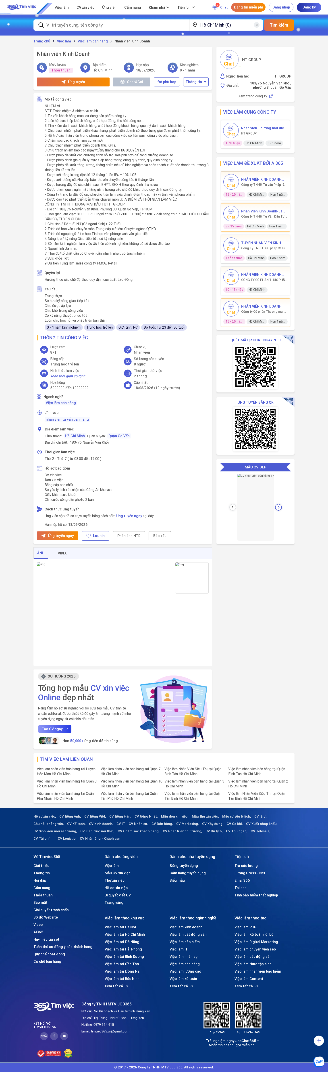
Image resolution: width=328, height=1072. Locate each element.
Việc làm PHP (245, 927)
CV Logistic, (67, 839)
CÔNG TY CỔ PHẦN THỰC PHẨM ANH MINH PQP (264, 280)
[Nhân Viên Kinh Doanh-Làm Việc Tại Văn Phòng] (231, 213)
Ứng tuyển (76, 82)
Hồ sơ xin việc (116, 888)
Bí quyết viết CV (118, 895)
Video (38, 925)
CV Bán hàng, (162, 824)
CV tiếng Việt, (95, 816)
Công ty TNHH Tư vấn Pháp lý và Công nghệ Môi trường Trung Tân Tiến (262, 185)
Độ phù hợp (166, 82)
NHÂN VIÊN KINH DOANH (261, 306)
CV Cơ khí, (235, 824)
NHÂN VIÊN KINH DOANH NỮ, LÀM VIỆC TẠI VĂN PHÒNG (261, 179)
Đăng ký (309, 7)
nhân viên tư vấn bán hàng (67, 419)
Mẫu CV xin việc (118, 873)
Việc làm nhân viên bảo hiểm (258, 971)
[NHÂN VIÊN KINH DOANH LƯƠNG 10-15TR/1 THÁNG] (231, 277)
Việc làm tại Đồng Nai (122, 971)
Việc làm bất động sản (188, 934)
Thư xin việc (115, 880)
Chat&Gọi (135, 82)
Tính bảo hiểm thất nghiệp (256, 895)
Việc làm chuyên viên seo (255, 949)
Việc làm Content (249, 979)
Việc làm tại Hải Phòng (123, 949)
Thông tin (194, 82)
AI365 (38, 932)
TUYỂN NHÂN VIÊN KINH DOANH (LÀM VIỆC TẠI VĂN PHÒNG (263, 243)
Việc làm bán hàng (61, 403)
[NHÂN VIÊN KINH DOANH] (231, 309)
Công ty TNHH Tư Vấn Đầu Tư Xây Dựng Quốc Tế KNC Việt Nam (263, 216)
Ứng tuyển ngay (129, 516)
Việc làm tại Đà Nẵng (122, 942)
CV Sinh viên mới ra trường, (55, 831)
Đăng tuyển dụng (184, 866)
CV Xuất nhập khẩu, (262, 824)
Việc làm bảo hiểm (185, 942)
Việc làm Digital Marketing (256, 942)
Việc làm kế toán (183, 979)
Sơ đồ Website (45, 917)
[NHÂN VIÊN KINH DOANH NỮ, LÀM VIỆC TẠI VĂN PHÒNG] (231, 182)
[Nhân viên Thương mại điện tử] (231, 130)
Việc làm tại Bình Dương (124, 957)
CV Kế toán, (76, 824)
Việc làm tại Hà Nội (120, 927)
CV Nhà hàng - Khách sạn (100, 839)
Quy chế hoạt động (49, 954)
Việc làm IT (179, 949)
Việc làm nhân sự (184, 957)
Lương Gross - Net (250, 873)
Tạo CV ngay (52, 729)
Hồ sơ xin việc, (44, 816)
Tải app (241, 888)
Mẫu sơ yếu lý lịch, (236, 816)
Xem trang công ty (252, 96)
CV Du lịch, (214, 831)
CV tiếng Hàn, (120, 816)
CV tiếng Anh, (70, 816)
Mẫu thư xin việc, (205, 816)
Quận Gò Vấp (119, 436)
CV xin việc (85, 7)
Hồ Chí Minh (75, 436)
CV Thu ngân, (236, 831)
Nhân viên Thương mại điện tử (263, 128)
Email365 (242, 880)
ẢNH (40, 553)
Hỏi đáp (39, 880)
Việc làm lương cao (185, 971)
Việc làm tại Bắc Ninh (122, 979)
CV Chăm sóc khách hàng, (139, 831)
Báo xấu (159, 535)
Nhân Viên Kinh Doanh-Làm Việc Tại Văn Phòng (263, 211)
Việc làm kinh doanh (186, 927)
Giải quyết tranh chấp (51, 910)
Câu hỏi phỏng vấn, (48, 824)
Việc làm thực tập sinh (253, 964)
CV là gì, (260, 816)
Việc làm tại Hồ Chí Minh (125, 934)
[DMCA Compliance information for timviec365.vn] (68, 1053)
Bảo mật (40, 902)
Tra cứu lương (246, 866)
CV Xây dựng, (212, 824)
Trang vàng (114, 902)
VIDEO (63, 553)
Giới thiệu (41, 866)
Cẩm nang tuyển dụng (188, 873)
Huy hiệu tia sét (46, 939)
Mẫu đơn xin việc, (175, 816)
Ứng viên (109, 7)
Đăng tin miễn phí (248, 7)
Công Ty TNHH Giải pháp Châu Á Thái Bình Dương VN (263, 248)
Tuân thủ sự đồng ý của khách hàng (62, 947)
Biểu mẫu (177, 880)
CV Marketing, (187, 824)
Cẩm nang (132, 7)
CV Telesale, (260, 831)
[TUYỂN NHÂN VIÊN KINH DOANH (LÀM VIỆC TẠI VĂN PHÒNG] (231, 245)
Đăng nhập (281, 7)
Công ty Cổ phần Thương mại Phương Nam (262, 312)
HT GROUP (251, 59)
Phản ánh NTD (129, 535)
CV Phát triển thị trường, (182, 831)
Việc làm (62, 7)
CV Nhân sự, (138, 824)
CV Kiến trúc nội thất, (97, 831)
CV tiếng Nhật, (146, 816)
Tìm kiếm (279, 25)
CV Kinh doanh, (101, 824)
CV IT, (120, 824)
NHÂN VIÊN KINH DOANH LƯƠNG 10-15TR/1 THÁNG (263, 274)
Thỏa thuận (43, 895)
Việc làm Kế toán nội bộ (254, 934)
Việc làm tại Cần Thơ (122, 964)
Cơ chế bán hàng (47, 961)
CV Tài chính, (43, 839)
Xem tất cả (114, 986)
